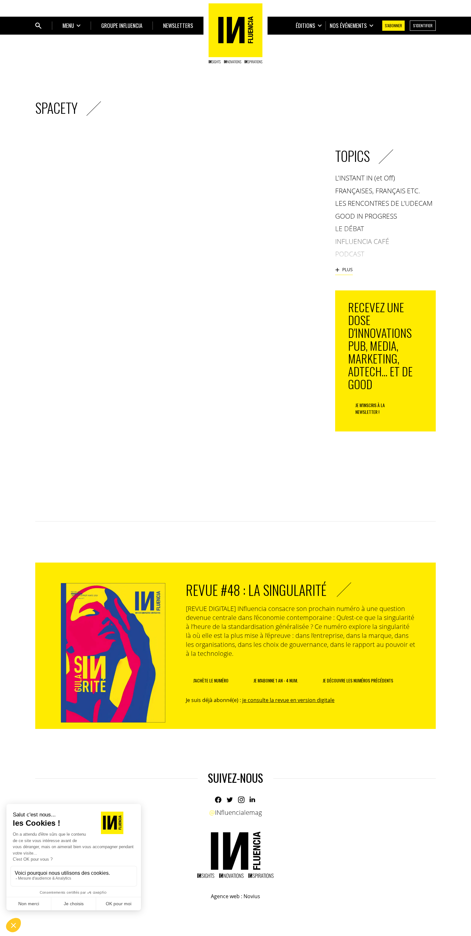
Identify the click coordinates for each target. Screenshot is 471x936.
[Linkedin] (253, 800)
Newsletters (178, 25)
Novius (252, 896)
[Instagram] (241, 800)
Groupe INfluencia (121, 25)
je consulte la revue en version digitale (288, 700)
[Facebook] (218, 800)
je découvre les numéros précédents (358, 680)
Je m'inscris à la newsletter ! (370, 408)
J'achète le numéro (210, 680)
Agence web (225, 896)
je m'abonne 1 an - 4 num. (275, 680)
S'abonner (393, 25)
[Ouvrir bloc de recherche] (38, 25)
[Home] (235, 33)
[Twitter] (230, 800)
